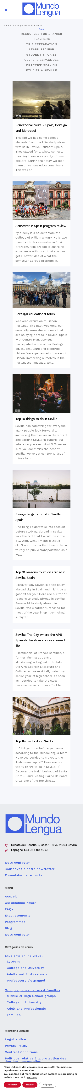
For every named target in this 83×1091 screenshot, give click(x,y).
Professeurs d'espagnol (26, 980)
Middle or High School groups (31, 996)
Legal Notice (15, 1039)
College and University (25, 967)
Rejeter (30, 1084)
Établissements (17, 915)
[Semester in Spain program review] (41, 200)
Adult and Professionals (26, 1008)
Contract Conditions (21, 1052)
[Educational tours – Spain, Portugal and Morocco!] (41, 100)
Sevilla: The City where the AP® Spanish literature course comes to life (41, 640)
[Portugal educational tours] (41, 290)
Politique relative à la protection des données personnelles (35, 1060)
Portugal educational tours (35, 314)
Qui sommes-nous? (20, 902)
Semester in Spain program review (40, 226)
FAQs (9, 909)
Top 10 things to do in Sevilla (36, 419)
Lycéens (13, 961)
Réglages (47, 1084)
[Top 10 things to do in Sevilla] (41, 393)
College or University (24, 1002)
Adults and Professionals (27, 974)
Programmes (15, 921)
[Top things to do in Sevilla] (41, 716)
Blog (8, 928)
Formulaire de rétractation (27, 875)
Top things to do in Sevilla (34, 741)
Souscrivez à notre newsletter (30, 869)
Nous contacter (17, 862)
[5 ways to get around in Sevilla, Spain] (41, 489)
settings (32, 1077)
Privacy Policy (16, 1045)
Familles (13, 1015)
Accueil (8, 25)
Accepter (12, 1084)
